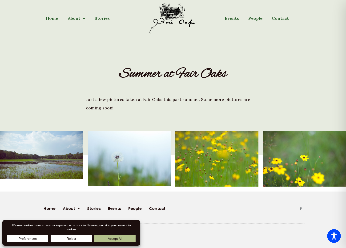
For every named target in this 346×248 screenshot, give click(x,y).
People (255, 18)
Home (52, 18)
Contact (280, 18)
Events (232, 18)
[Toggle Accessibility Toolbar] (334, 236)
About (74, 18)
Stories (102, 18)
